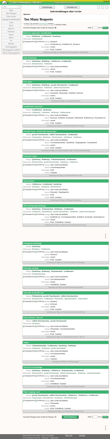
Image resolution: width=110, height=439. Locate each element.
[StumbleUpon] (106, 7)
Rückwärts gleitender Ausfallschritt (37, 33)
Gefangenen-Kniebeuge (32, 243)
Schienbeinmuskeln (58, 159)
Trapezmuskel (36, 137)
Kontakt (82, 435)
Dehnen (11, 44)
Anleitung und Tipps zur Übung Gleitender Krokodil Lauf (65, 312)
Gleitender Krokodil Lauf (33, 293)
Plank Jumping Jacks (31, 392)
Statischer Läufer (30, 156)
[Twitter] (102, 7)
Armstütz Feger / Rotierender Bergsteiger (40, 131)
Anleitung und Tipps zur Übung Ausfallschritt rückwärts (65, 126)
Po (11, 41)
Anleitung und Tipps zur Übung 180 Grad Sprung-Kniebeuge (65, 225)
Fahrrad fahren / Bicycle (33, 318)
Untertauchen (28, 181)
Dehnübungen (43, 23)
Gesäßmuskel (46, 36)
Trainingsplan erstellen (11, 50)
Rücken (11, 29)
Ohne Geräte (11, 16)
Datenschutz (54, 438)
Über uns (68, 435)
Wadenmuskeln (37, 39)
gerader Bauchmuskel (59, 85)
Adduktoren (55, 61)
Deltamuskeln (37, 296)
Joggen (26, 342)
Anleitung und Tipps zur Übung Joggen (65, 361)
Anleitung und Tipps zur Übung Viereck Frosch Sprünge (66, 386)
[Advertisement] (66, 234)
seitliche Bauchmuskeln (61, 87)
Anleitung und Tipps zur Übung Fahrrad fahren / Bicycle (66, 337)
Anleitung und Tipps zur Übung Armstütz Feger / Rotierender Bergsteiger (65, 150)
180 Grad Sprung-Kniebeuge (34, 206)
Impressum (45, 438)
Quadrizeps (56, 36)
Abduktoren (48, 64)
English (106, 1)
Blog (11, 10)
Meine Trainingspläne (11, 53)
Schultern (11, 32)
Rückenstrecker (37, 64)
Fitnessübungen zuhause (26, 2)
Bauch (11, 35)
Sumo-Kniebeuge (30, 58)
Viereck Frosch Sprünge (32, 367)
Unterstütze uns (72, 7)
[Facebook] (98, 7)
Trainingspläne (11, 47)
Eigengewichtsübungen (11, 19)
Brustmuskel (58, 299)
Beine (11, 38)
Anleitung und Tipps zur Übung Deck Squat (65, 101)
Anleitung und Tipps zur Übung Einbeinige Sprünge (65, 287)
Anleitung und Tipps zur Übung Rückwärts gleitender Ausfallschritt (65, 52)
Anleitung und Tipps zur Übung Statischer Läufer (65, 175)
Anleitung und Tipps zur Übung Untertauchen (65, 200)
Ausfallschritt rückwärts (33, 107)
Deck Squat (27, 82)
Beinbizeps (36, 36)
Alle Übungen (11, 13)
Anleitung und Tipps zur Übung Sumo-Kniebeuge (65, 76)
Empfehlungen (47, 7)
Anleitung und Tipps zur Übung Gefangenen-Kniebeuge (66, 262)
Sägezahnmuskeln (70, 299)
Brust (11, 25)
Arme (11, 22)
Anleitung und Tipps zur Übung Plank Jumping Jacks (66, 411)
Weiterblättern (70, 417)
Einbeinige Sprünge (31, 268)
